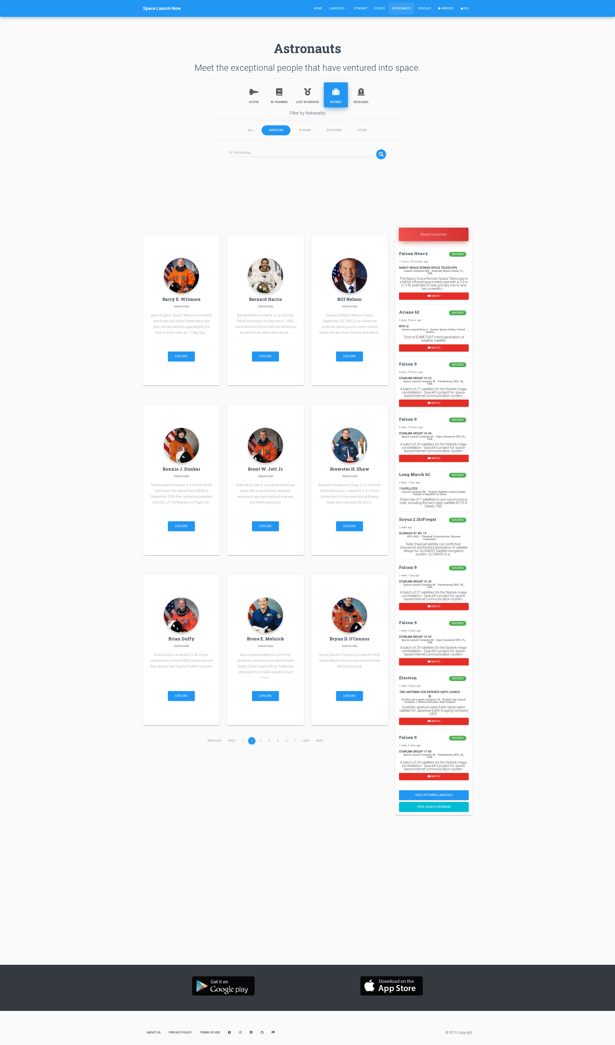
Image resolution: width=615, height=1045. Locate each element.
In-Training (279, 102)
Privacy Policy (180, 1032)
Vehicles (424, 8)
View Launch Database (434, 806)
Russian (305, 130)
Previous (214, 740)
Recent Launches (434, 234)
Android (447, 8)
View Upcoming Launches (434, 795)
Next (319, 740)
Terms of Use (210, 1032)
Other (362, 130)
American (276, 130)
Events (379, 8)
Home (318, 8)
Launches (336, 8)
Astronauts (401, 8)
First (231, 740)
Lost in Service (307, 102)
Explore (181, 356)
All (250, 130)
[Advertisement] (307, 194)
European (334, 130)
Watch (435, 295)
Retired (336, 102)
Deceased (361, 102)
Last (306, 740)
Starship (360, 8)
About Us (154, 1032)
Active (254, 102)
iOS (465, 8)
